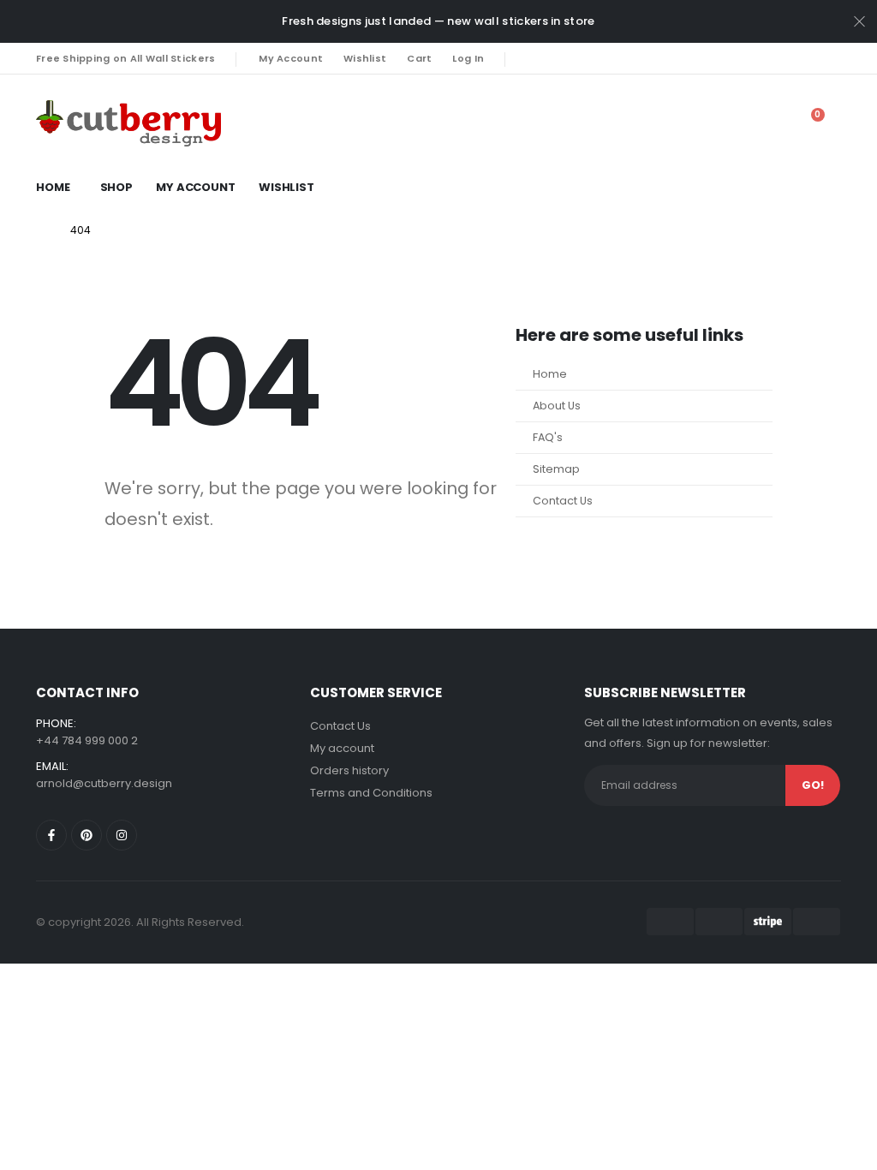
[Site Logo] (79, 123)
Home (53, 187)
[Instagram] (588, 58)
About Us (557, 405)
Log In (468, 58)
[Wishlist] (728, 123)
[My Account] (690, 123)
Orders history (349, 770)
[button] (768, 123)
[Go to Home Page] (41, 230)
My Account (291, 58)
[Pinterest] (559, 58)
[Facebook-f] (51, 835)
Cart (419, 58)
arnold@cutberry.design (104, 783)
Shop (117, 187)
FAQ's (548, 437)
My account (342, 748)
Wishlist (364, 58)
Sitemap (556, 469)
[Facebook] (530, 58)
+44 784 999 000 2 (87, 740)
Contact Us (563, 500)
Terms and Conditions (371, 793)
